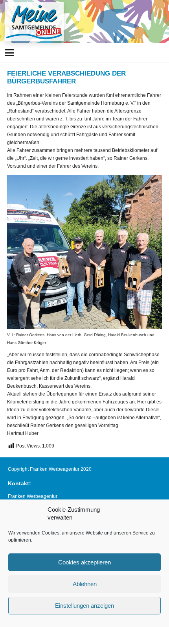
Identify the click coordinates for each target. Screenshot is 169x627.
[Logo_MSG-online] (34, 21)
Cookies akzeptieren (84, 562)
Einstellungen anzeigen (84, 605)
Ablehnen (85, 584)
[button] (9, 52)
